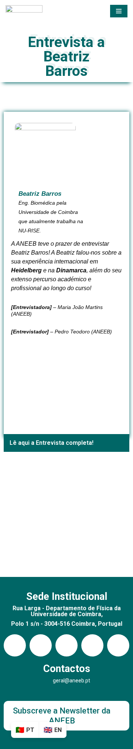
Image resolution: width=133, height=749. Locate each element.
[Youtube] (66, 645)
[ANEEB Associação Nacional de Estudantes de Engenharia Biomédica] (24, 11)
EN (58, 729)
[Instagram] (15, 645)
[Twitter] (118, 645)
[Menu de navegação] (118, 11)
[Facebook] (92, 645)
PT (30, 729)
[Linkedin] (41, 645)
